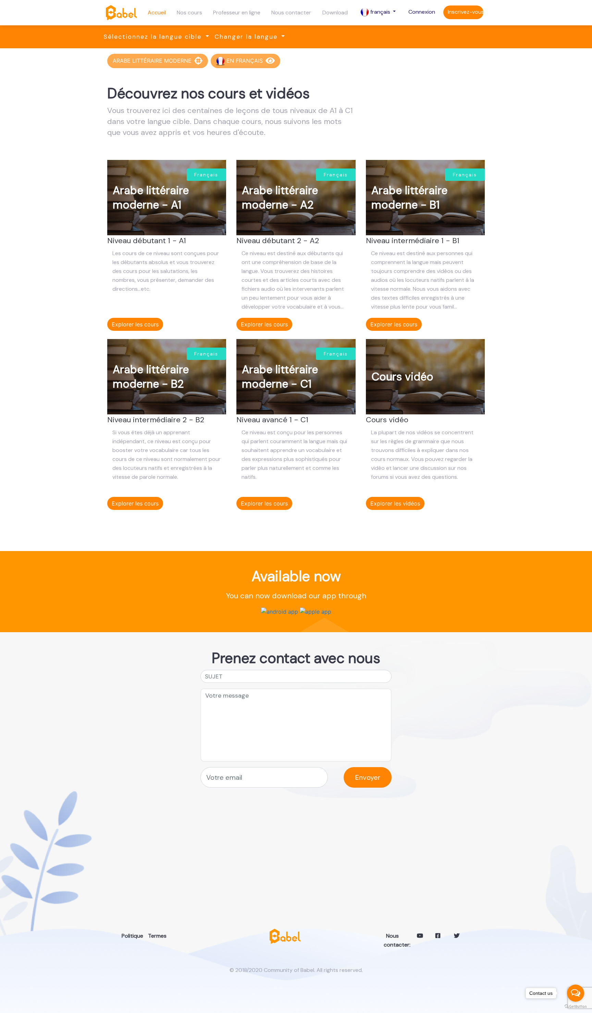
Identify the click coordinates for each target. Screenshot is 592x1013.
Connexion (421, 11)
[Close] (198, 61)
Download (335, 12)
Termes (153, 935)
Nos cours (189, 12)
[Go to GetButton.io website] (576, 1006)
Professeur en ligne (236, 12)
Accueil (157, 12)
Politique (127, 935)
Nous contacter (291, 12)
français (380, 11)
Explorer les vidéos (395, 503)
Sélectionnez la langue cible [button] (153, 37)
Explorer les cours (135, 324)
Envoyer (367, 777)
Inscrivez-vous (465, 11)
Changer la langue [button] (247, 37)
